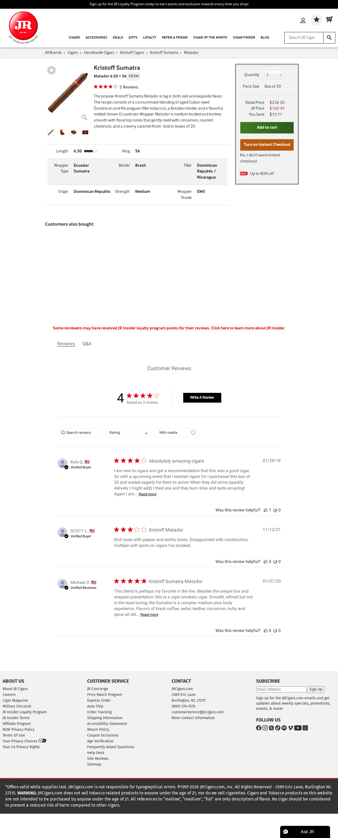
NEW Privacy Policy (19, 729)
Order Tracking (99, 712)
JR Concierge (97, 689)
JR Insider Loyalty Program (25, 712)
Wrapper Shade (184, 194)
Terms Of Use (14, 735)
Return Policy (98, 729)
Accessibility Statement (107, 723)
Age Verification (100, 741)
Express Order (99, 700)
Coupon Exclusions (103, 735)
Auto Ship (95, 706)
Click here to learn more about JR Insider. (248, 328)
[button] (51, 132)
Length (62, 151)
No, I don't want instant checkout (260, 158)
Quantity (251, 74)
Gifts (133, 38)
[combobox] (128, 432)
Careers (9, 694)
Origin (63, 191)
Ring (126, 151)
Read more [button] (147, 494)
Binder (124, 165)
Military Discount (17, 706)
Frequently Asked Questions (110, 747)
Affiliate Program (17, 723)
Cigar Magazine (15, 700)
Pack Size (251, 86)
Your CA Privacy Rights (21, 747)
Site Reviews (98, 758)
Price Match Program (104, 694)
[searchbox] (80, 432)
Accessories (96, 38)
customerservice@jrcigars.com (198, 712)
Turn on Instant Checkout (267, 144)
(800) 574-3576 (183, 706)
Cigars (74, 38)
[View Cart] (329, 20)
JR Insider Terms (16, 718)
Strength (122, 191)
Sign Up (315, 689)
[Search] (329, 38)
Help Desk (95, 753)
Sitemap (94, 764)
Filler (188, 165)
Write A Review (202, 397)
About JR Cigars (15, 689)
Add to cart (267, 127)
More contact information (193, 718)
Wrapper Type (61, 168)
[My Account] (303, 21)
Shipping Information (105, 718)
